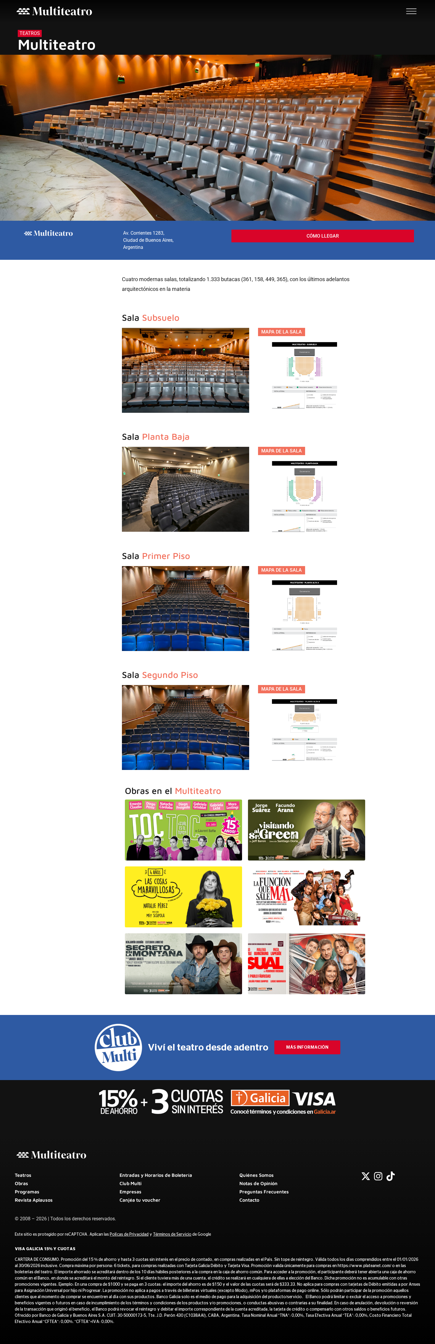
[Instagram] (378, 1176)
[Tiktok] (390, 1176)
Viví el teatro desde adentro (208, 1047)
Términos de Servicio (172, 1234)
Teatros (30, 33)
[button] (281, 332)
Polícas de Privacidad (129, 1234)
